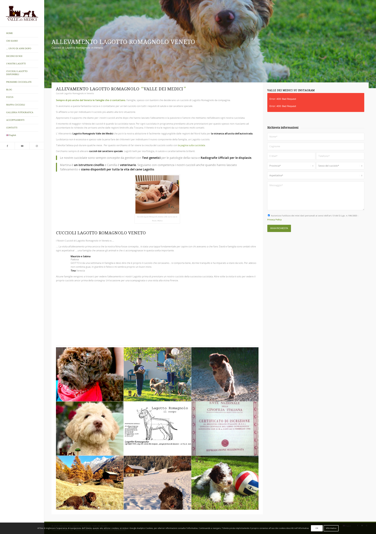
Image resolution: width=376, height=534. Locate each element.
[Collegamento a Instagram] (36, 146)
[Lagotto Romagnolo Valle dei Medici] (22, 13)
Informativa (331, 528)
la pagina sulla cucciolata (191, 145)
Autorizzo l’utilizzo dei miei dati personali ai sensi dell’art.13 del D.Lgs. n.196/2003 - (313, 217)
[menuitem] (22, 33)
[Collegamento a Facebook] (7, 146)
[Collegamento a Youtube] (22, 146)
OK (316, 528)
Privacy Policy (274, 219)
